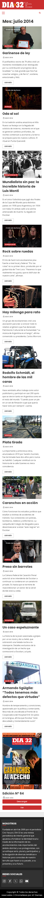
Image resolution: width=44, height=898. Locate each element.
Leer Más (8, 83)
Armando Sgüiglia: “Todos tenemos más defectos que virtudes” (22, 672)
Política (8, 560)
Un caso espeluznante (22, 612)
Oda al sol (22, 98)
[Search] (40, 13)
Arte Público (9, 305)
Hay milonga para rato (22, 296)
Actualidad (9, 620)
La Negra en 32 (10, 244)
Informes (8, 435)
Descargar (22, 801)
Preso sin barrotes (22, 551)
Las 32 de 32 (9, 681)
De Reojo (8, 107)
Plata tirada (22, 427)
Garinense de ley (22, 37)
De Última (8, 46)
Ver (22, 807)
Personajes (9, 366)
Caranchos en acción (22, 487)
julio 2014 (9, 58)
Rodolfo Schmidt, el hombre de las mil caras (22, 357)
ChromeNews (20, 895)
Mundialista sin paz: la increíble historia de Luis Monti (22, 164)
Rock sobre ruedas (22, 236)
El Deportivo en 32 (11, 175)
